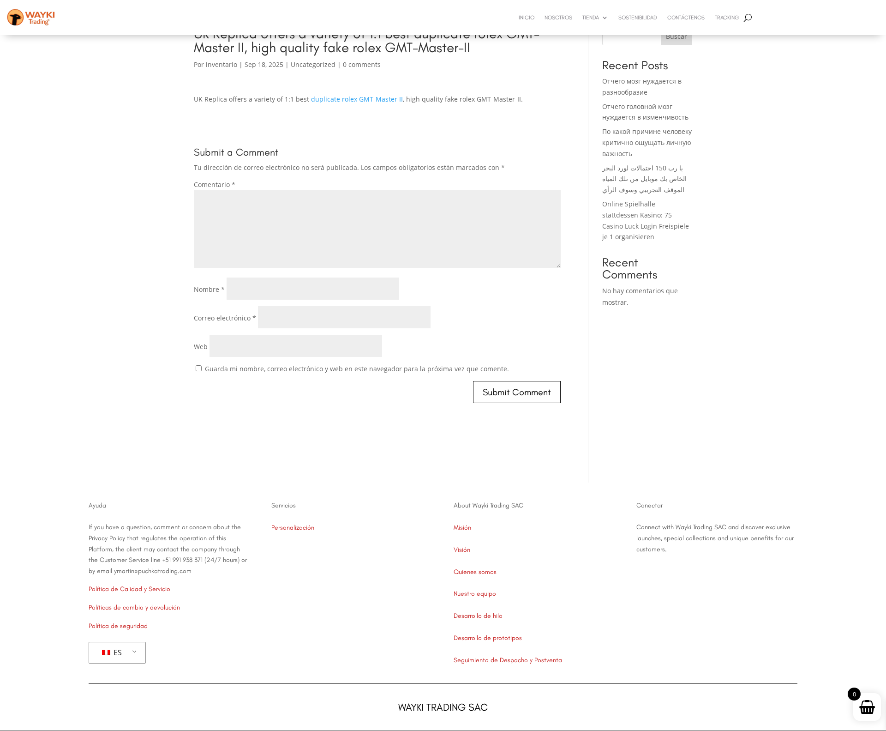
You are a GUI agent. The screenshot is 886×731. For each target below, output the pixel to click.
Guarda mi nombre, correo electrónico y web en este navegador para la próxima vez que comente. (357, 368)
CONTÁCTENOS (686, 17)
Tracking (727, 17)
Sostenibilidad (637, 17)
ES (117, 652)
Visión (462, 550)
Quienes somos (475, 572)
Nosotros (558, 17)
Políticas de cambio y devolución (134, 607)
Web (201, 346)
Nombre (209, 289)
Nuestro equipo (475, 594)
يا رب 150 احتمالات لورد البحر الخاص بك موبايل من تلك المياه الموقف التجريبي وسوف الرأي (644, 178)
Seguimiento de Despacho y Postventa (508, 660)
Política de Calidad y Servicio (129, 589)
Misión (462, 528)
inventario (221, 64)
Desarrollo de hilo (478, 616)
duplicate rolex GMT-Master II (357, 99)
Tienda (590, 17)
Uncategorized (313, 64)
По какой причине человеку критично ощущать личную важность (647, 142)
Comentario (214, 184)
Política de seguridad (118, 626)
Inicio (526, 17)
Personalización (292, 528)
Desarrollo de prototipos (488, 638)
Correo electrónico (225, 318)
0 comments (362, 64)
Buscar (676, 36)
